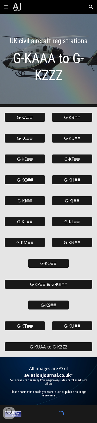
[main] (48, 60)
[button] (6, 7)
